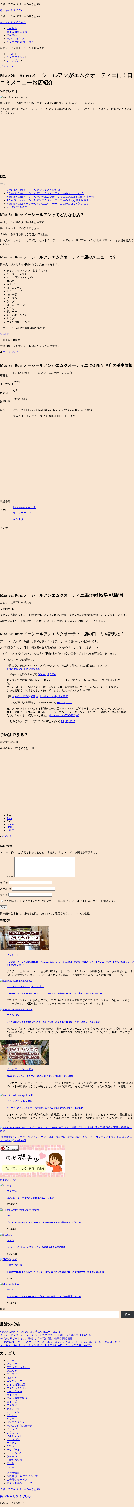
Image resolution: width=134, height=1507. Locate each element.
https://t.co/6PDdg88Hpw (25, 696)
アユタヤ (12, 1370)
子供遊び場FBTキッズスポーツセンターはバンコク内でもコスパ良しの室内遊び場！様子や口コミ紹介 (55, 1272)
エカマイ (12, 1374)
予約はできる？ (18, 207)
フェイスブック (22, 513)
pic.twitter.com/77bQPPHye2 (64, 715)
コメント (7, 876)
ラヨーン (12, 1456)
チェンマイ (13, 1408)
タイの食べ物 (14, 1391)
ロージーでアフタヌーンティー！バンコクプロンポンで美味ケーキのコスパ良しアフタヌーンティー (54, 993)
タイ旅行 (12, 35)
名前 (4, 882)
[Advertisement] (67, 145)
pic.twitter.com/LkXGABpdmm (23, 668)
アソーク (12, 1360)
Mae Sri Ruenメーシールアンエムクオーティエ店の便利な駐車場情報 (49, 200)
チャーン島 (13, 1412)
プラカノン (13, 1432)
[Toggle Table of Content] (2, 184)
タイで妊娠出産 (16, 1384)
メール (5, 888)
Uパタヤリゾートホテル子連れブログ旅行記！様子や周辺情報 (36, 1247)
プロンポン (7, 836)
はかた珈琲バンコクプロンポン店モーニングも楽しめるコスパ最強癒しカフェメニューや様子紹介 (53, 1022)
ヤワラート (13, 1446)
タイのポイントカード (20, 1388)
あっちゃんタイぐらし (13, 10)
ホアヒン (12, 1442)
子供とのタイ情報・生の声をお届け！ (22, 1489)
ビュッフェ (13, 1429)
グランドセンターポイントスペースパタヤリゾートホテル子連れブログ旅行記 (44, 1222)
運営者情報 (13, 1472)
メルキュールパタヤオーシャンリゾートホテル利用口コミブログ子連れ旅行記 (44, 1296)
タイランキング (8, 1179)
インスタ (18, 519)
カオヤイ (12, 1377)
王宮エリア (13, 1466)
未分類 (10, 1463)
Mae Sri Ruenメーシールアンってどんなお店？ (36, 190)
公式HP (4, 334)
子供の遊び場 (14, 1460)
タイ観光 (12, 1405)
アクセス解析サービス (20, 1483)
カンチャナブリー (17, 1381)
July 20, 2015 (68, 721)
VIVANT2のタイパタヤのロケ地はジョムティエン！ (31, 1198)
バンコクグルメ (16, 38)
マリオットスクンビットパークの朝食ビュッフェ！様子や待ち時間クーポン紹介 (45, 1108)
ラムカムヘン (14, 1453)
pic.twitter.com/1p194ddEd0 (53, 696)
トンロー (12, 1415)
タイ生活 (12, 28)
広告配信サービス (17, 1479)
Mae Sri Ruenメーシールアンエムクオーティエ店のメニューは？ (46, 193)
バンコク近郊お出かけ (20, 42)
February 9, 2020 (47, 674)
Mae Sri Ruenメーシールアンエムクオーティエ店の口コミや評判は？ (49, 203)
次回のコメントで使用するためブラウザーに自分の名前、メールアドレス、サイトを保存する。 (60, 900)
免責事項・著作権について (22, 1476)
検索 (2, 1309)
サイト (4, 894)
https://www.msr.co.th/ (24, 507)
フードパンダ (11, 352)
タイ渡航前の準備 (17, 31)
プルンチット (14, 1436)
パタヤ (10, 1418)
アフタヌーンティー (18, 1367)
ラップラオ (13, 1449)
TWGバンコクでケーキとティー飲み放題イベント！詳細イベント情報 (40, 1076)
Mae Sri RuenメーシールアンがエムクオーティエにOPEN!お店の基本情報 (51, 196)
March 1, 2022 (64, 702)
